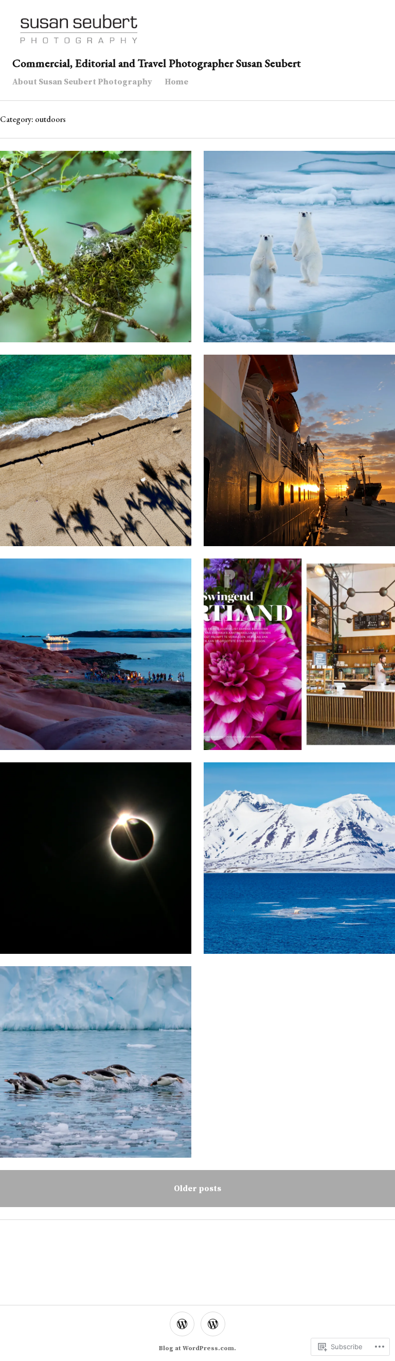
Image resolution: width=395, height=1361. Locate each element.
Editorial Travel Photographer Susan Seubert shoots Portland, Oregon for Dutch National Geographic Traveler (299, 660)
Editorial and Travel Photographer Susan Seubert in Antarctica (299, 456)
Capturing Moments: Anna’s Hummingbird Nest (96, 252)
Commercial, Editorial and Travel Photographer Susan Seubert (156, 63)
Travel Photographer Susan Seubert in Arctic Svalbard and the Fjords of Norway (299, 864)
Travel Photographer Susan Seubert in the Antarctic (95, 1068)
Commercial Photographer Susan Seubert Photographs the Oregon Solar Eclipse (95, 864)
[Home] (213, 1324)
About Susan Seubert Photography (82, 82)
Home (176, 82)
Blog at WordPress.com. (197, 1348)
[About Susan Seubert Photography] (182, 1324)
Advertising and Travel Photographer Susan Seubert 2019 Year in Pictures (95, 456)
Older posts (197, 1188)
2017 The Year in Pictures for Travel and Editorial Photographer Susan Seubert (95, 660)
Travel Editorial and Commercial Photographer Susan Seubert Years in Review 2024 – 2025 (299, 252)
